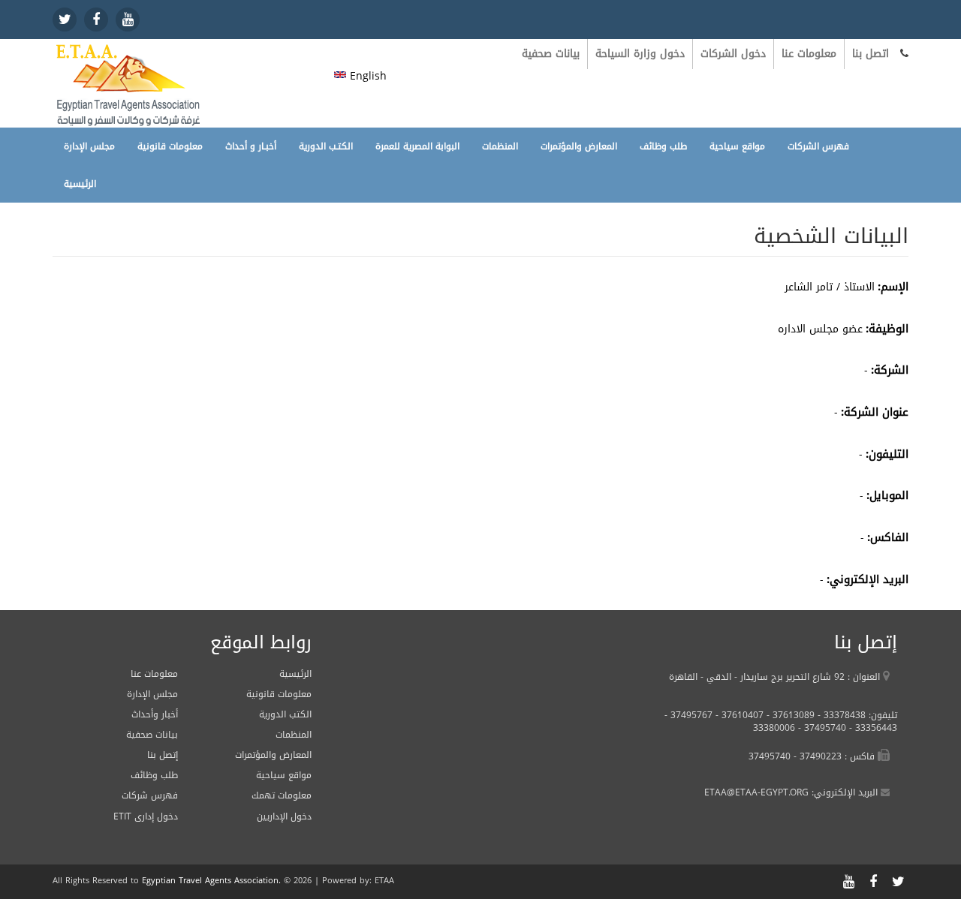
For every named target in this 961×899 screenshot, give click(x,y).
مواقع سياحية (737, 146)
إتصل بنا (162, 755)
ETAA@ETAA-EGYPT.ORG (756, 792)
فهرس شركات (150, 795)
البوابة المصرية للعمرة (417, 146)
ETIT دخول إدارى (145, 816)
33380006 (774, 728)
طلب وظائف (663, 146)
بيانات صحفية (551, 54)
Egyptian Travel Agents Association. (211, 880)
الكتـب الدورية (326, 146)
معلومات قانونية (170, 146)
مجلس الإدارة (89, 146)
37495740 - (820, 728)
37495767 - (688, 715)
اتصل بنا (870, 54)
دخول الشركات (733, 54)
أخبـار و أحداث (250, 146)
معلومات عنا (809, 54)
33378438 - (840, 715)
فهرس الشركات (818, 146)
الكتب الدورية (285, 714)
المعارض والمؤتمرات (579, 146)
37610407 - (738, 715)
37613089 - (789, 715)
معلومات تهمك (282, 795)
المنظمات (500, 146)
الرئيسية (80, 184)
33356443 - (871, 728)
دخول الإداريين (284, 816)
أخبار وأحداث (154, 714)
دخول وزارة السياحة (640, 54)
